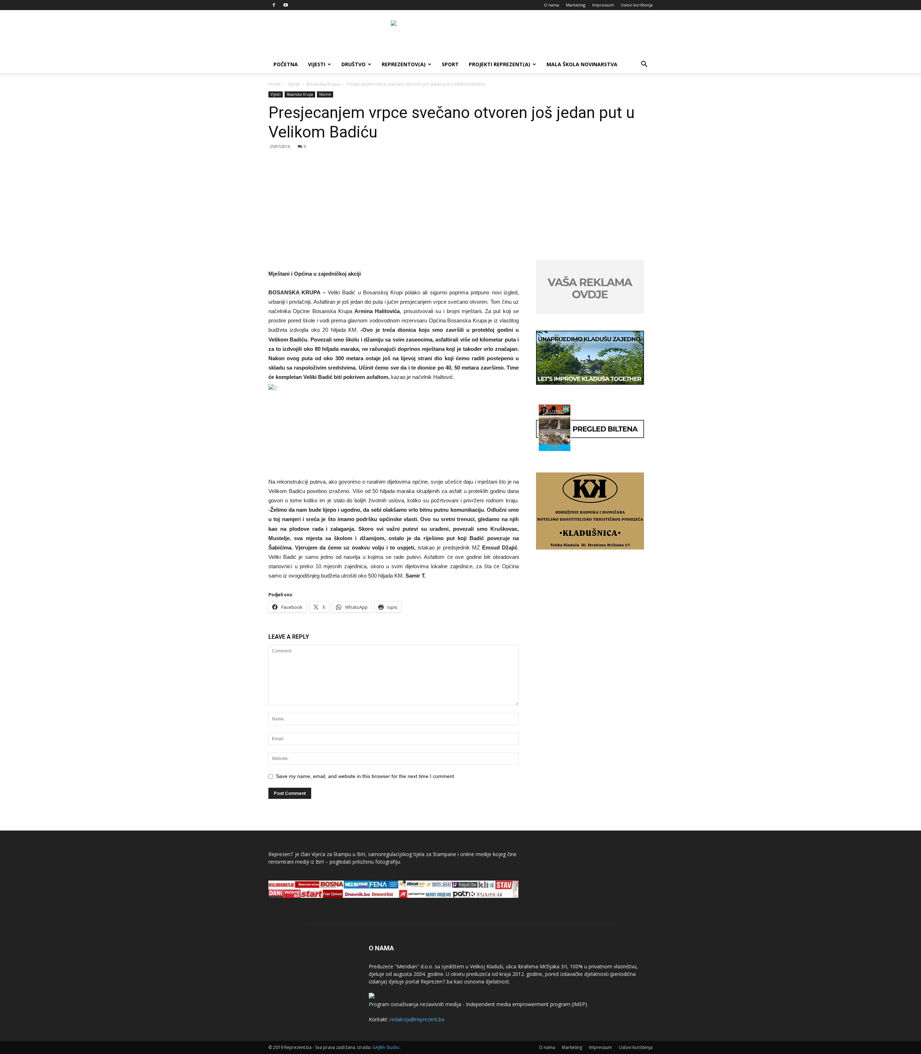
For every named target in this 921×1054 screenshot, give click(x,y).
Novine (325, 94)
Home (274, 84)
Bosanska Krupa (323, 84)
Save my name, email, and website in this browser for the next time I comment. (365, 776)
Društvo (353, 64)
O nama (551, 5)
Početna (285, 64)
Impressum (603, 5)
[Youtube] (285, 5)
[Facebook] (273, 5)
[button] (644, 65)
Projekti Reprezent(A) (499, 64)
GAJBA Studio (385, 1047)
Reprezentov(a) (404, 64)
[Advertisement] (460, 205)
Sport (450, 64)
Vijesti (316, 64)
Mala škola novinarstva (581, 64)
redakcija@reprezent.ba (417, 1019)
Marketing (575, 5)
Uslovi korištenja (637, 5)
